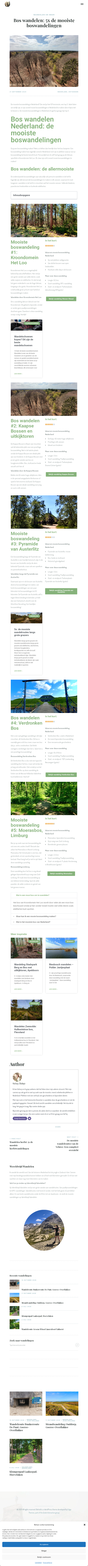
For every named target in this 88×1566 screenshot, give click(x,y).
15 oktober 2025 (29, 1280)
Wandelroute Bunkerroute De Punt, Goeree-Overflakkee (46, 1290)
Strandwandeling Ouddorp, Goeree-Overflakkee (43, 1303)
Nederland (62, 92)
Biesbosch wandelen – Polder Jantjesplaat (61, 966)
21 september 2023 (18, 92)
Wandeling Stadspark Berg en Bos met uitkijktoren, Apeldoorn (26, 967)
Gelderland (27, 1467)
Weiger (44, 1551)
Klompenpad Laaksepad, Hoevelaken (37, 1316)
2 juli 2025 (26, 1320)
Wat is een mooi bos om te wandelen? (32, 895)
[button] (84, 1525)
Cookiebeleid (38, 1562)
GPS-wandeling (66, 283)
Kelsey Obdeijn (19, 1083)
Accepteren (44, 1544)
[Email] (29, 1118)
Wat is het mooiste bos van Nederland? (33, 922)
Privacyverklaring (47, 1562)
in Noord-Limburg (32, 849)
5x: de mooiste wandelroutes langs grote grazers (24, 632)
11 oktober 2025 (29, 1293)
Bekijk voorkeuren (44, 1557)
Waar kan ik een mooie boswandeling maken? (36, 916)
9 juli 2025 (26, 1306)
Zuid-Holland (33, 1421)
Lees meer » (18, 374)
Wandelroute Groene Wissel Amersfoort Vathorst (42, 1329)
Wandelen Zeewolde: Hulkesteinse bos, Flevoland (25, 1029)
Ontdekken (73, 92)
